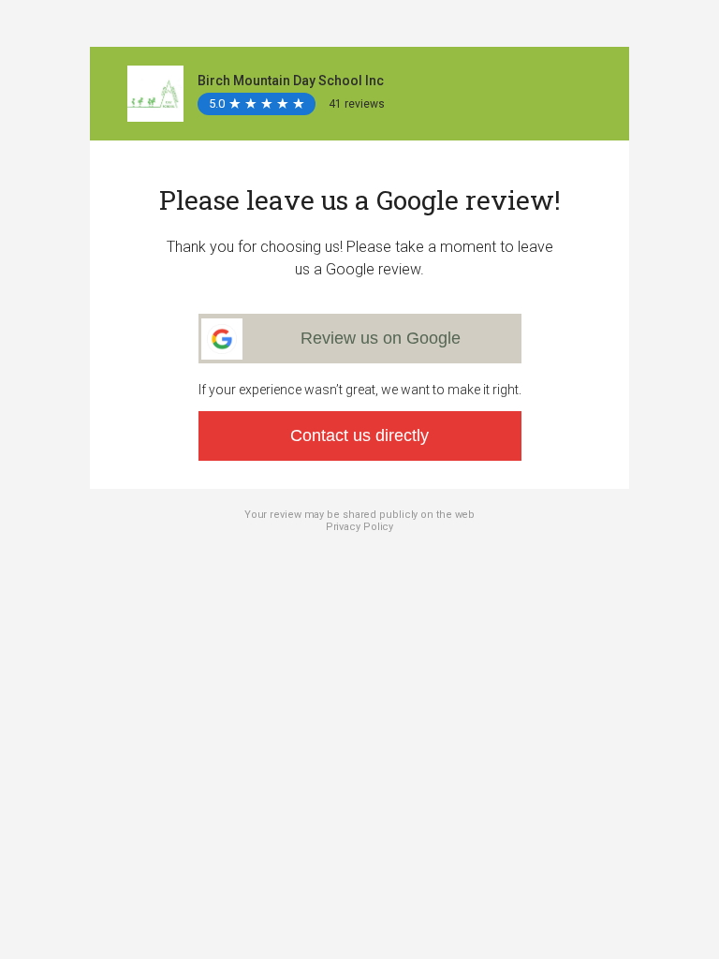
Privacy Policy (360, 527)
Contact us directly (359, 435)
